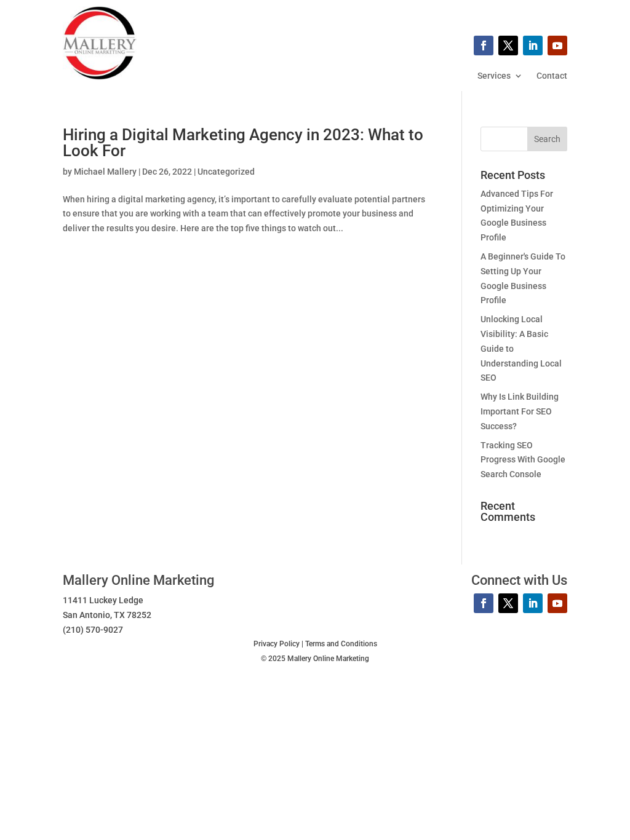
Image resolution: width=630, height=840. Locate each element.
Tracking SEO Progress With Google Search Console (522, 460)
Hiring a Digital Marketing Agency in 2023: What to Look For (243, 142)
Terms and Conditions (341, 644)
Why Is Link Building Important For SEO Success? (519, 411)
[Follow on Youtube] (557, 45)
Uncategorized (226, 171)
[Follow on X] (508, 45)
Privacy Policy (276, 644)
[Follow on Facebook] (483, 45)
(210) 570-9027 (93, 630)
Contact (551, 76)
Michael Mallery (105, 171)
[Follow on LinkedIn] (533, 45)
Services (494, 76)
